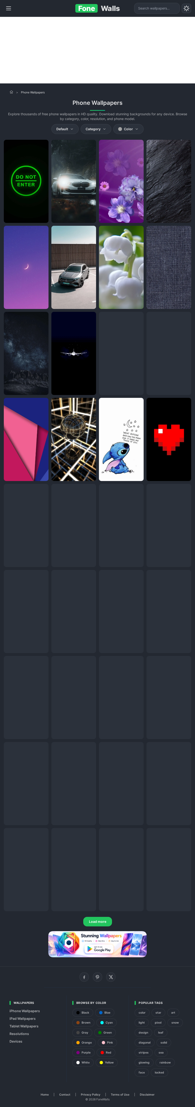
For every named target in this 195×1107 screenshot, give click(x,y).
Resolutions (19, 1034)
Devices (16, 1041)
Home (45, 1094)
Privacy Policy (90, 1094)
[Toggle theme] (186, 8)
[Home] (11, 92)
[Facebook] (84, 977)
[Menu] (8, 8)
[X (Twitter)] (111, 977)
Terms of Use (120, 1094)
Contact (64, 1094)
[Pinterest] (97, 977)
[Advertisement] (97, 50)
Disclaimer (147, 1094)
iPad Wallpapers (23, 1018)
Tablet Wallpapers (24, 1026)
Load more (97, 921)
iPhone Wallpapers (25, 1011)
